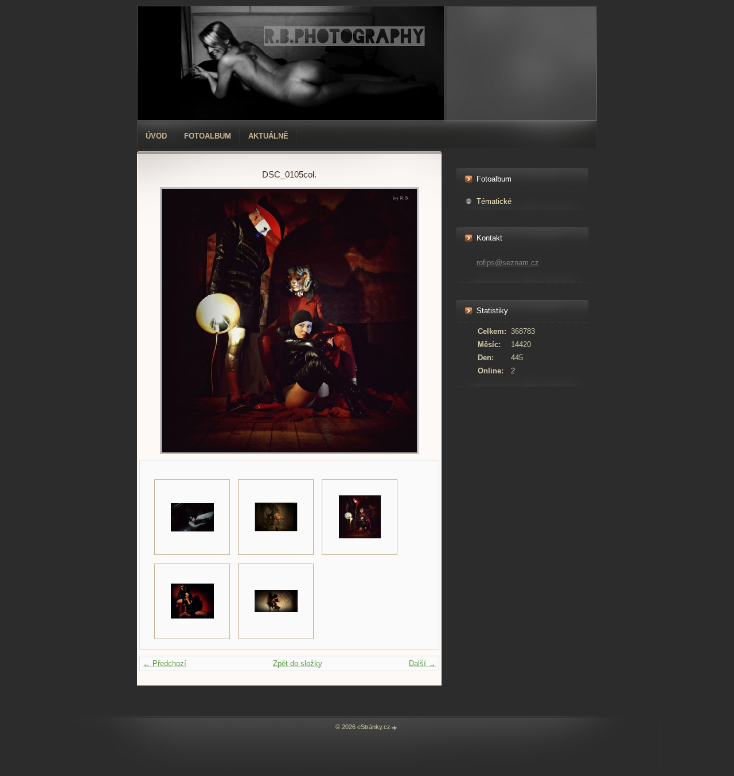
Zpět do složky (297, 663)
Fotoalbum (207, 136)
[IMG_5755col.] (276, 517)
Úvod (156, 136)
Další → (422, 663)
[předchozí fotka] (172, 320)
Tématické (494, 201)
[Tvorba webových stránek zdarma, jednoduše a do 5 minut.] (395, 727)
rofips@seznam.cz (508, 262)
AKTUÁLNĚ (268, 136)
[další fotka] (406, 320)
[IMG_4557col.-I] (192, 601)
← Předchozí (164, 663)
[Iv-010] (276, 601)
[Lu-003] (192, 517)
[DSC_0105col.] (359, 517)
